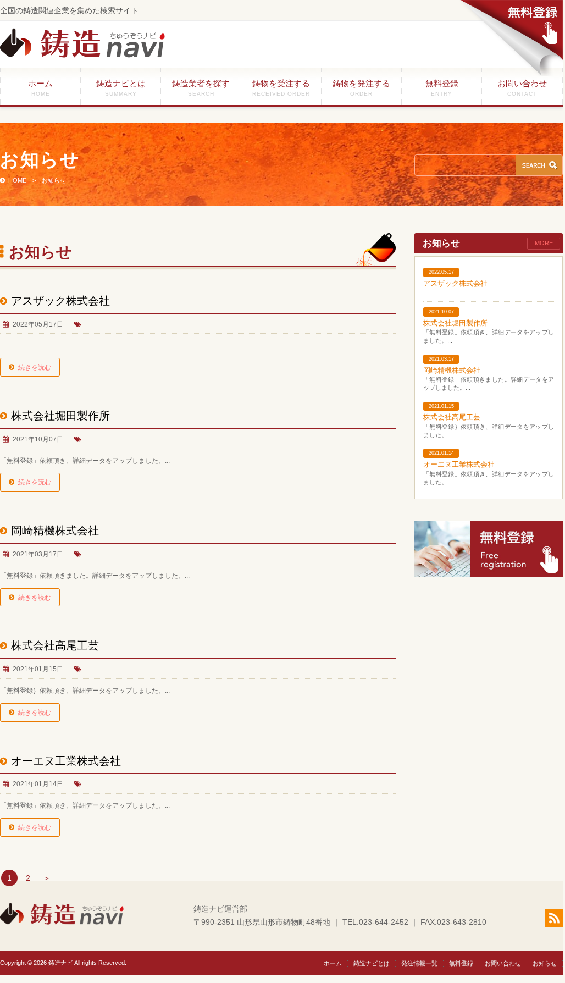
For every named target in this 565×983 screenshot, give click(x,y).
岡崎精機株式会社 (55, 530)
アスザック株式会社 (60, 301)
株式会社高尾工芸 (55, 645)
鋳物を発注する (361, 88)
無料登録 (441, 88)
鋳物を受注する (281, 88)
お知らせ (545, 963)
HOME (17, 180)
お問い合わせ (522, 88)
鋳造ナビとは (121, 88)
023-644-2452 (383, 922)
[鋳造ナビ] (82, 55)
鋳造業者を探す (201, 88)
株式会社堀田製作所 (60, 416)
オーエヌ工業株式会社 (71, 761)
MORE (544, 243)
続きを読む (34, 367)
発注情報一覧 (419, 963)
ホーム (40, 88)
